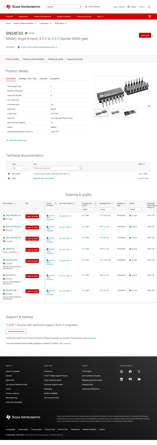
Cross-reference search (52, 380)
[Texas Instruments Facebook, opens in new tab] (130, 372)
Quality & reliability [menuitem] (64, 17)
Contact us (48, 371)
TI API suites (86, 371)
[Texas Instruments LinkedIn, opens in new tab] (121, 380)
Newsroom (10, 380)
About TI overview (13, 371)
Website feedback (89, 429)
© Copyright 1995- (15, 435)
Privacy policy (36, 429)
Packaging (48, 389)
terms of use (91, 338)
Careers (9, 376)
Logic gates (44, 23)
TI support (66, 343)
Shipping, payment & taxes (92, 380)
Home (8, 23)
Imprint (102, 429)
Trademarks (75, 429)
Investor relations (12, 393)
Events (8, 389)
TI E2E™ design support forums (55, 376)
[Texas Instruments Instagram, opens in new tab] (121, 372)
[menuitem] (149, 16)
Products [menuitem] (9, 17)
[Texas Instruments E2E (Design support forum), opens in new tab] (130, 380)
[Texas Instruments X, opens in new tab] (139, 372)
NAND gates (59, 23)
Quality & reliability (51, 393)
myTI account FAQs (51, 398)
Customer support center (53, 385)
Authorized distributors (90, 389)
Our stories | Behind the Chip (16, 385)
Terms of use (63, 429)
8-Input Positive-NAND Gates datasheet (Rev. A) (39, 47)
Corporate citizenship (14, 402)
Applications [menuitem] (23, 17)
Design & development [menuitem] (42, 17)
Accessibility (10, 429)
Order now (145, 35)
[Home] (23, 7)
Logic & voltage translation (23, 23)
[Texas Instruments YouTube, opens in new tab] (139, 380)
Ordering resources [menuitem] (84, 17)
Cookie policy (23, 429)
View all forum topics (16, 331)
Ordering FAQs (87, 385)
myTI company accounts (91, 376)
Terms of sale (50, 429)
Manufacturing (11, 398)
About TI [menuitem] (100, 17)
